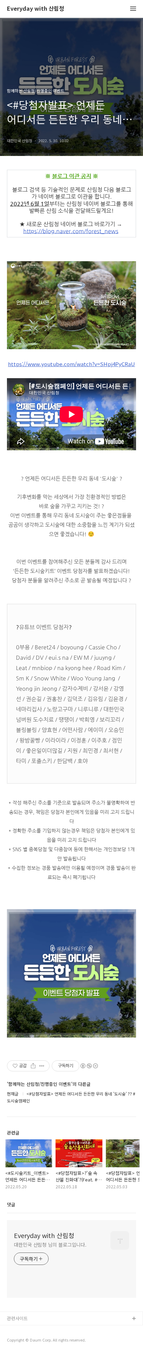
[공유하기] (33, 1066)
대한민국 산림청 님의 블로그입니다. (50, 1244)
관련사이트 (17, 1318)
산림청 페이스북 (22, 1330)
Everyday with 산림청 (35, 8)
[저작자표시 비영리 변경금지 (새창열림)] (88, 1066)
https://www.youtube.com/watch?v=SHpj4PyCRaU (71, 363)
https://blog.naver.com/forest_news (70, 231)
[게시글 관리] (41, 1066)
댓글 (11, 1204)
